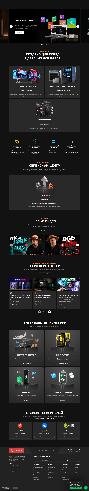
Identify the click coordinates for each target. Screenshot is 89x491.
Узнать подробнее (5, 488)
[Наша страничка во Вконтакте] (39, 450)
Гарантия (64, 472)
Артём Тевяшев (64, 293)
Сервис (64, 474)
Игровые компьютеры (38, 467)
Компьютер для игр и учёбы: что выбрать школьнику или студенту (44, 296)
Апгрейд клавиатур (52, 474)
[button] (42, 44)
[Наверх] (86, 483)
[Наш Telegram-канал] (53, 450)
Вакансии (77, 474)
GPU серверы (36, 477)
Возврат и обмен (66, 477)
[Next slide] (77, 26)
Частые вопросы (66, 479)
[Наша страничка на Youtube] (46, 450)
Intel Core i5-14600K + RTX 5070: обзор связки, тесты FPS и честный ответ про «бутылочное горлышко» (68, 296)
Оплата (64, 470)
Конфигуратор (44, 120)
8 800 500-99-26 (74, 450)
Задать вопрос (65, 482)
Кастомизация (51, 467)
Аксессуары (36, 479)
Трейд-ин (50, 477)
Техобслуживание (52, 470)
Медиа (76, 470)
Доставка (64, 467)
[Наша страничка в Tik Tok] (49, 450)
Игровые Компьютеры (26, 86)
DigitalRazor (38, 293)
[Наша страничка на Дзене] (43, 450)
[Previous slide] (11, 26)
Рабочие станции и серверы (62, 86)
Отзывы (76, 472)
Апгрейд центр (51, 472)
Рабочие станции (37, 474)
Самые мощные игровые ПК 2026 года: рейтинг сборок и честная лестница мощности (20, 296)
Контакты (77, 467)
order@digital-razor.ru (14, 471)
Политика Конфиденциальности (64, 486)
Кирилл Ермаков (15, 293)
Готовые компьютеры (38, 470)
